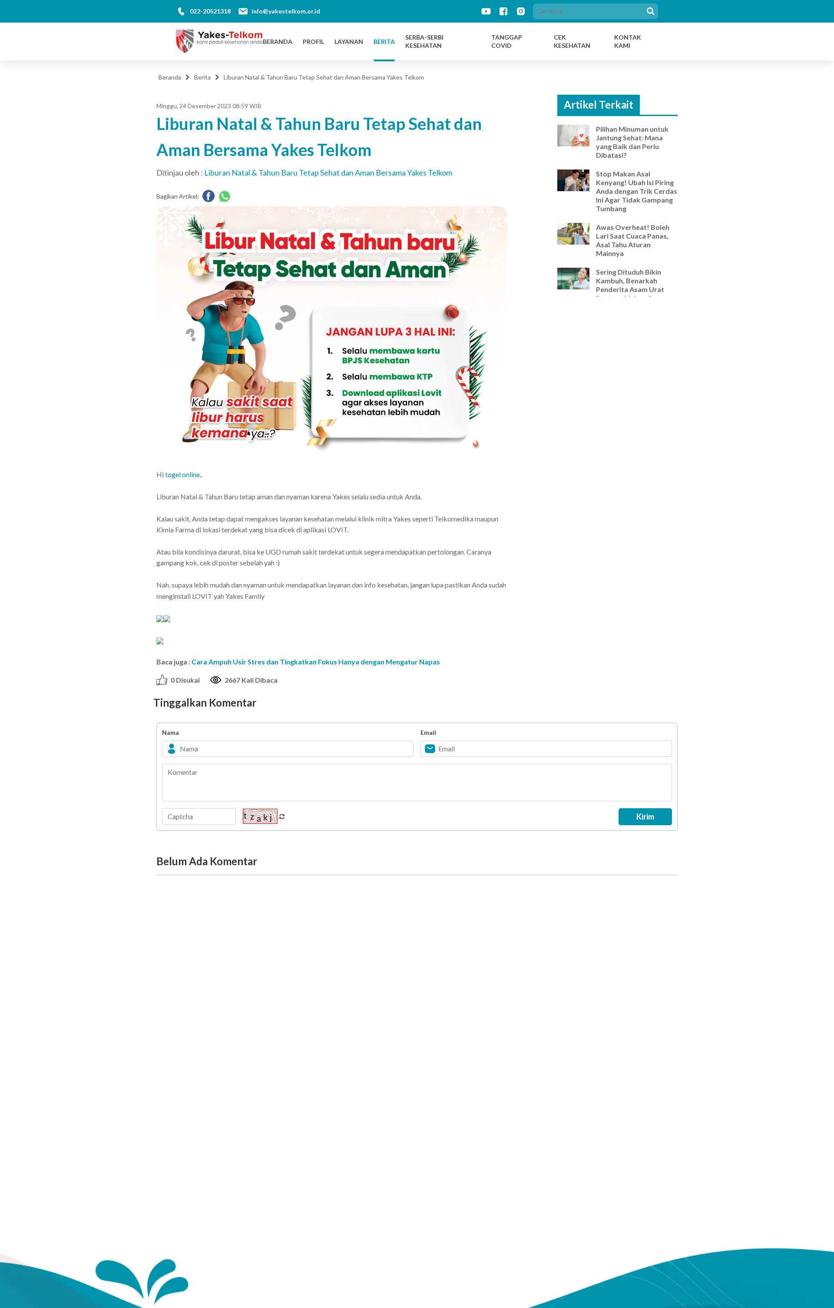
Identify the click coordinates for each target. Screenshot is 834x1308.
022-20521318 (210, 11)
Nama (170, 732)
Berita (384, 41)
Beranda (277, 41)
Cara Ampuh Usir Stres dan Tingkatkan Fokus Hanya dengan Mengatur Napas (316, 661)
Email (428, 732)
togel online (182, 474)
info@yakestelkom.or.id (286, 11)
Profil (313, 41)
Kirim (645, 816)
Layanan (348, 41)
